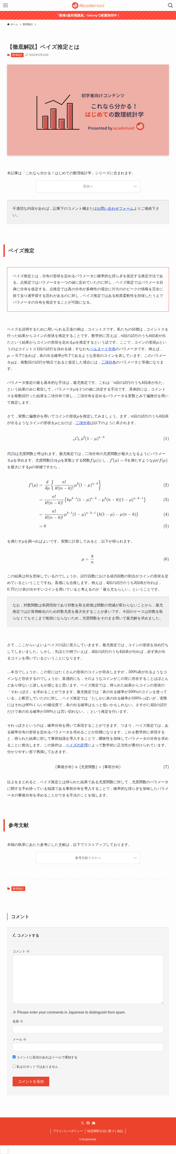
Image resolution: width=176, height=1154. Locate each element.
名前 (18, 1021)
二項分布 (108, 362)
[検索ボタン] (170, 5)
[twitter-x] (82, 1123)
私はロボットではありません (37, 1066)
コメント (21, 951)
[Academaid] (88, 5)
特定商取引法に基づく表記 (105, 1131)
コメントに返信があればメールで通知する (46, 1057)
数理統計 (17, 55)
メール (19, 1039)
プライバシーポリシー (68, 1131)
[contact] (93, 1123)
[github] (88, 1123)
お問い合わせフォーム (115, 208)
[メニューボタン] (5, 5)
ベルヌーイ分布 (103, 349)
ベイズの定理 (77, 745)
